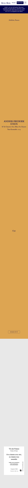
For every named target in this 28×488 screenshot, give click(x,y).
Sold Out (14, 332)
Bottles (20, 2)
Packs (14, 2)
